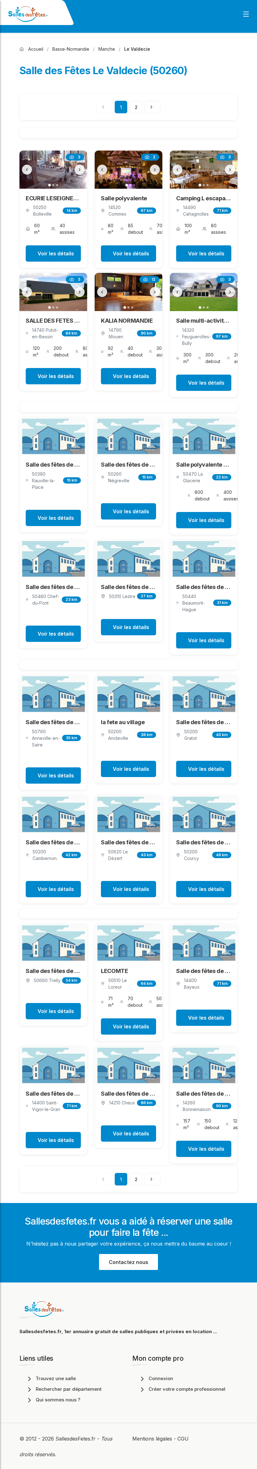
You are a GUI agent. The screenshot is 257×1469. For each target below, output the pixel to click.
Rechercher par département (69, 1389)
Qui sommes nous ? (58, 1400)
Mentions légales (152, 1439)
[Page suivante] (152, 107)
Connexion (161, 1378)
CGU (183, 1439)
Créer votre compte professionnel (187, 1389)
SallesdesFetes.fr (76, 1439)
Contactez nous (128, 1262)
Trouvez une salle (56, 1378)
